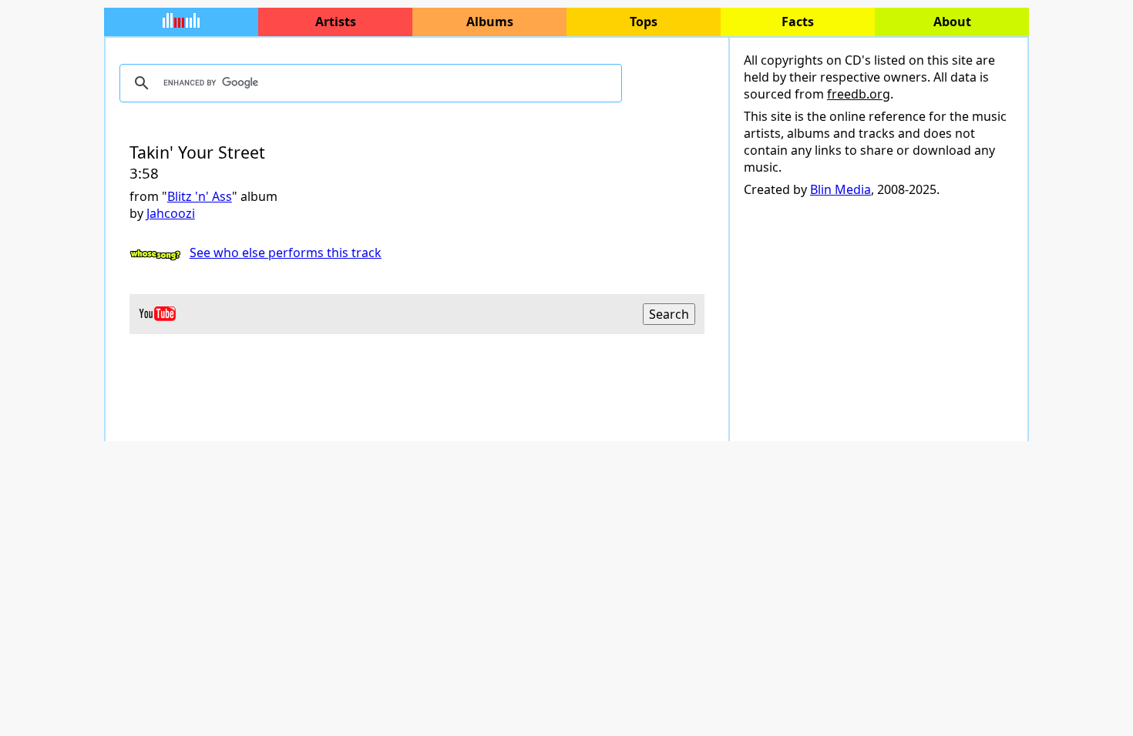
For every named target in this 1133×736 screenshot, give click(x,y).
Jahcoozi (170, 213)
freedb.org (858, 93)
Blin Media (840, 189)
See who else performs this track (286, 252)
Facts (798, 21)
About (952, 21)
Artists (335, 21)
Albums (489, 21)
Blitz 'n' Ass (199, 196)
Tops (643, 21)
